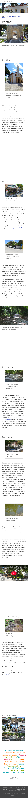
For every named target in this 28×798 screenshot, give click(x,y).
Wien (15, 757)
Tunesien (20, 759)
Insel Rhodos (18, 16)
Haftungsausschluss (14, 791)
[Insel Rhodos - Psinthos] (14, 77)
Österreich (8, 757)
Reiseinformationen (14, 766)
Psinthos (4, 18)
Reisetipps (14, 755)
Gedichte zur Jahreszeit (14, 751)
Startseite (11, 16)
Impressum (12, 789)
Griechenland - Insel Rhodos (14, 762)
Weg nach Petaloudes (17, 228)
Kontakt (5, 789)
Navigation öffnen (7, 1)
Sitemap (12, 788)
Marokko (7, 759)
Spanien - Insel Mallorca (14, 770)
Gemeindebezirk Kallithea (9, 114)
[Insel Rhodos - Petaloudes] (14, 625)
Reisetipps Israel (10, 764)
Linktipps (22, 788)
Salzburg (22, 755)
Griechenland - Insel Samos (14, 768)
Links (17, 788)
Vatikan (20, 764)
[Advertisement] (14, 349)
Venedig (20, 757)
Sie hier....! (8, 675)
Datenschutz (21, 789)
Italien (13, 759)
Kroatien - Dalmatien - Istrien (14, 772)
